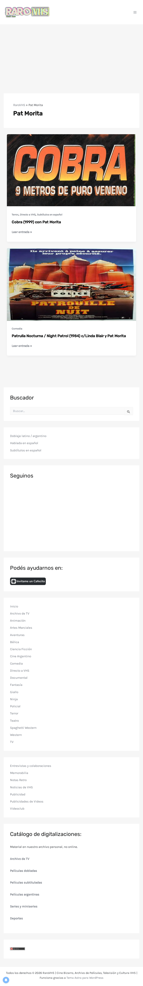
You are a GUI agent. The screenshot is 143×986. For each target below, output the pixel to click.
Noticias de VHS (21, 787)
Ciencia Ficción (21, 649)
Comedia (17, 328)
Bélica (14, 642)
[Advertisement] (71, 53)
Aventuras (17, 635)
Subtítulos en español (49, 214)
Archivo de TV (19, 613)
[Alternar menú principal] (135, 12)
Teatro (14, 720)
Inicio (14, 606)
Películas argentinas (24, 894)
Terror (15, 214)
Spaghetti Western (23, 728)
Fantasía (16, 685)
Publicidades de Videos (26, 801)
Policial (15, 706)
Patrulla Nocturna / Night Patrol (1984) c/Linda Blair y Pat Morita (69, 336)
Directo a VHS (28, 214)
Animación (18, 620)
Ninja (14, 699)
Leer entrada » (22, 232)
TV (12, 742)
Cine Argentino (20, 656)
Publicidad (17, 794)
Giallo (14, 692)
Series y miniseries (23, 906)
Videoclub (17, 808)
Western (16, 735)
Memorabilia (19, 773)
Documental (19, 677)
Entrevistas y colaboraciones (30, 766)
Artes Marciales (21, 627)
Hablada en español (24, 443)
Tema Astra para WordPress (84, 977)
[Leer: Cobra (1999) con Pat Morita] (71, 170)
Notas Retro (18, 780)
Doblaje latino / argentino (28, 436)
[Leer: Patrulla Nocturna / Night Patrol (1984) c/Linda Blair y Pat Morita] (71, 284)
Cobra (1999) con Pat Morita (36, 222)
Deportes (16, 918)
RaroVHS (19, 105)
